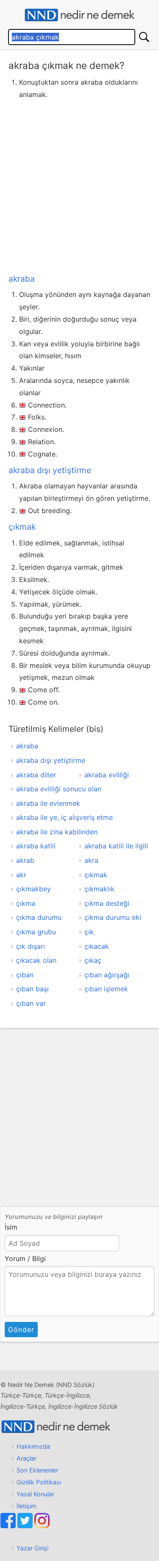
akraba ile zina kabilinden (57, 832)
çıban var (31, 1003)
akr (21, 874)
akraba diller (36, 775)
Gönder (21, 1329)
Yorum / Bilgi (25, 1258)
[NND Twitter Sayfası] (25, 1526)
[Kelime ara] (144, 37)
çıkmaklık (99, 889)
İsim (11, 1227)
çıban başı (32, 989)
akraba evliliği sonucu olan (58, 789)
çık (89, 931)
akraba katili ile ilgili (116, 846)
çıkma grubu (36, 931)
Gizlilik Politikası (39, 1482)
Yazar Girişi (32, 1548)
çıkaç (92, 960)
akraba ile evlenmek (48, 803)
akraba (21, 279)
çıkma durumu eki (112, 917)
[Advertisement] (79, 185)
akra (91, 860)
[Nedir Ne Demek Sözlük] (79, 15)
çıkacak (96, 946)
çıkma (25, 903)
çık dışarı (30, 946)
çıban (24, 974)
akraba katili (36, 846)
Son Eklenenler (37, 1470)
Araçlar (26, 1458)
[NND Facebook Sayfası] (8, 1526)
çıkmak (22, 527)
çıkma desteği (106, 903)
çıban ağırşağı (106, 974)
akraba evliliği (106, 775)
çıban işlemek (106, 989)
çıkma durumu (38, 917)
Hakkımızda (33, 1446)
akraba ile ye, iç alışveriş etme (64, 817)
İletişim (26, 1506)
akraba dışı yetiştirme (49, 470)
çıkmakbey (33, 889)
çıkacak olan (36, 960)
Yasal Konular (35, 1494)
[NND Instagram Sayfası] (42, 1526)
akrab (25, 860)
